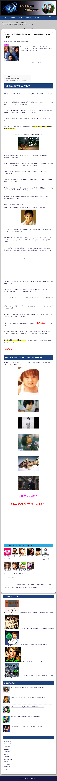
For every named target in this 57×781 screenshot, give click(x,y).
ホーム (5, 17)
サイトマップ (44, 17)
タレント (6, 749)
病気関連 (6, 766)
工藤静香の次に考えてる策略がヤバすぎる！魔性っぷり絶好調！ (27, 726)
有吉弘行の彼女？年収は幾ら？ (15, 556)
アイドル (6, 764)
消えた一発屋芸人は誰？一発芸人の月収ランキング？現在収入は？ (22, 587)
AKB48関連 (6, 759)
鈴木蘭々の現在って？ (38, 556)
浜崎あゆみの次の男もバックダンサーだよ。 (22, 557)
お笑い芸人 (36, 17)
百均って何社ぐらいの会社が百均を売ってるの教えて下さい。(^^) (7, 557)
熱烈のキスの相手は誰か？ (30, 556)
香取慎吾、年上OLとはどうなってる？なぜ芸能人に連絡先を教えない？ (29, 697)
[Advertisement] (28, 66)
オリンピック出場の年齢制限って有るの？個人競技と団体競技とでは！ (45, 557)
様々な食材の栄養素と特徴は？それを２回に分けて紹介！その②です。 (22, 571)
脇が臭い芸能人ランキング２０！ (29, 661)
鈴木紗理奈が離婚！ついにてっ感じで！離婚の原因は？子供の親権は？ (15, 572)
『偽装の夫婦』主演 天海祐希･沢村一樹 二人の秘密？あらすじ (30, 571)
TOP (10, 23)
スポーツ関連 (7, 751)
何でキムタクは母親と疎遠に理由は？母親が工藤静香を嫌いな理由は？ (28, 687)
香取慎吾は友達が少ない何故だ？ (13, 78)
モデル (5, 761)
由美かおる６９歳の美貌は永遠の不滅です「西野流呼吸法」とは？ (27, 707)
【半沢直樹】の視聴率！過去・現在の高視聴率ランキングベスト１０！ (33, 584)
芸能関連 (13, 17)
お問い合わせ (52, 17)
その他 (5, 769)
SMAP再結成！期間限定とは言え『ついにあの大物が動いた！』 (27, 716)
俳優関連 (6, 756)
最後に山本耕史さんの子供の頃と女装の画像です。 (18, 80)
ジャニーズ (20, 17)
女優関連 (28, 17)
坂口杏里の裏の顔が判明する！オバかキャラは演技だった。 (7, 571)
